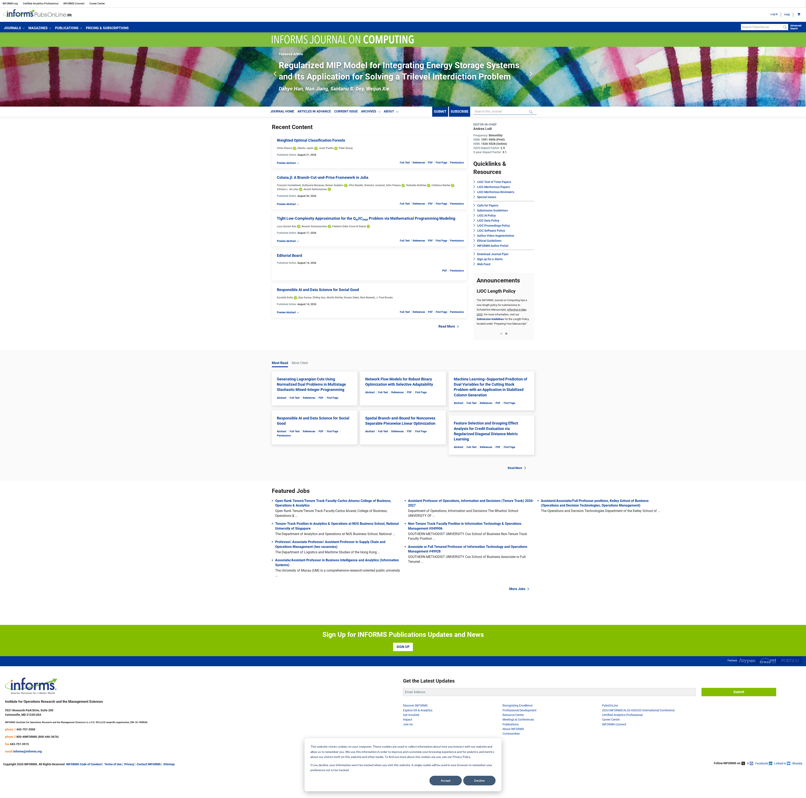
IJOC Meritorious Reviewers (495, 192)
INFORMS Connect (73, 3)
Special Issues (486, 197)
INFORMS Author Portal (492, 245)
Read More (446, 326)
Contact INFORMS (149, 764)
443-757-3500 (25, 729)
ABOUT (389, 111)
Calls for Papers (487, 205)
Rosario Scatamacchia (314, 226)
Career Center (97, 3)
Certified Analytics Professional (40, 3)
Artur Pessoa (393, 185)
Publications (510, 724)
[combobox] (761, 27)
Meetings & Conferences (518, 719)
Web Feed (483, 264)
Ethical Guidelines (489, 240)
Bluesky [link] (797, 763)
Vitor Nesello (356, 185)
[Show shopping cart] (798, 14)
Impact (407, 719)
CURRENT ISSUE (346, 111)
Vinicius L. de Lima (287, 189)
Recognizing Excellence (517, 705)
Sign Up (403, 647)
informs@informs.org (27, 751)
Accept (446, 780)
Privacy (129, 764)
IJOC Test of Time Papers (494, 182)
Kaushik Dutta (285, 297)
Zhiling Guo (319, 297)
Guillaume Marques (313, 185)
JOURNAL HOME (282, 111)
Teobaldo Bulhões (416, 185)
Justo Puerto (326, 148)
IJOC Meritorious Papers (493, 187)
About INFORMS (513, 729)
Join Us (408, 724)
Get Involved (411, 715)
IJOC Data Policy (488, 220)
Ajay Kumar (304, 297)
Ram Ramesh (367, 297)
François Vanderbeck (289, 185)
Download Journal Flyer (493, 254)
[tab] (501, 334)
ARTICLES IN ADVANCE (314, 111)
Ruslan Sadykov (334, 185)
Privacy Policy (461, 757)
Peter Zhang (346, 148)
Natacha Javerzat (374, 185)
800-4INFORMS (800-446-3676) (37, 736)
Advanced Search (795, 27)
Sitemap (169, 764)
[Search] (785, 27)
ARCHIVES (368, 111)
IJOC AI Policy (486, 215)
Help (787, 14)
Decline (479, 780)
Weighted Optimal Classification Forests (311, 140)
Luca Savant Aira (286, 226)
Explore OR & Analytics (417, 710)
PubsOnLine (610, 705)
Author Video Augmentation (495, 235)
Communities (511, 733)
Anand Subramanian (315, 189)
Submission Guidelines (492, 210)
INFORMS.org (10, 3)
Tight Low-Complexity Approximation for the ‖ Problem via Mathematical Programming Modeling (366, 218)
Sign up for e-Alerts (490, 259)
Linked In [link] (780, 763)
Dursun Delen (351, 297)
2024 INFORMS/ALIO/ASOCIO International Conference (638, 710)
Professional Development (519, 710)
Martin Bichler (335, 297)
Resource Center (513, 715)
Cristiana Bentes (441, 185)
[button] (14, 28)
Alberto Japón (305, 148)
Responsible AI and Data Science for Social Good (318, 289)
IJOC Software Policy (491, 230)
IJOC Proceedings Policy (493, 225)
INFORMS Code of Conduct (84, 764)
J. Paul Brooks (384, 297)
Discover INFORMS (415, 705)
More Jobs (517, 589)
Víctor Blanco (284, 148)
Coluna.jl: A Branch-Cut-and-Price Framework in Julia (322, 177)
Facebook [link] (761, 763)
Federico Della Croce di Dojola (349, 226)
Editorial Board (289, 255)
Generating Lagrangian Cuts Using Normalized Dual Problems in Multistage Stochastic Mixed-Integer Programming (311, 384)
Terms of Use (113, 764)
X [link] (748, 763)
